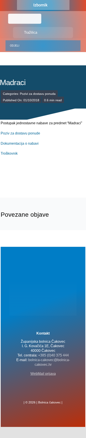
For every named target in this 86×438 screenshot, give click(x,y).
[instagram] (50, 392)
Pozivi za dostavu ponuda (38, 93)
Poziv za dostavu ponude (20, 133)
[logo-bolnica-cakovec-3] (23, 177)
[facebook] (36, 392)
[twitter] (43, 392)
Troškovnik (9, 153)
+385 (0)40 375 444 (53, 355)
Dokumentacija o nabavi (20, 143)
